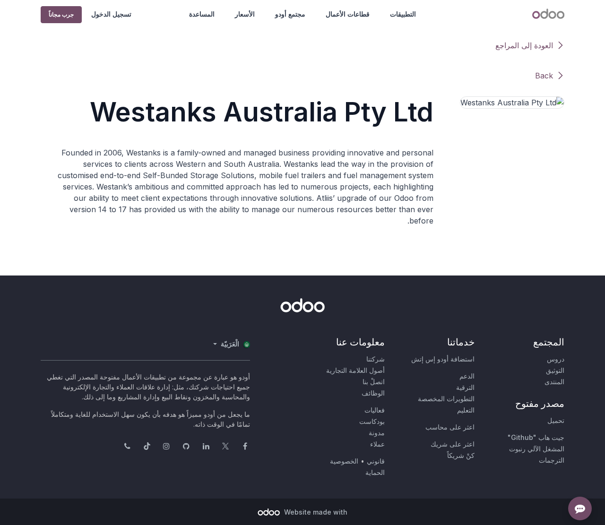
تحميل (555, 420)
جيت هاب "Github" (536, 437)
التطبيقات (403, 14)
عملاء (377, 444)
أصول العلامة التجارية (355, 370)
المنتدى (554, 382)
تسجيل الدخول (111, 14)
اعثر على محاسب (450, 427)
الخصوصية (344, 461)
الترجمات (551, 460)
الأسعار (245, 14)
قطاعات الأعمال (348, 14)
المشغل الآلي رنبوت (536, 449)
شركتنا (375, 359)
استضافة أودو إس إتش (443, 359)
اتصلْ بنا (374, 382)
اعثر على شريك (453, 444)
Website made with (314, 512)
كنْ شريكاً (461, 455)
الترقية (465, 387)
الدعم (467, 376)
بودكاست (372, 421)
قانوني (376, 461)
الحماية (375, 472)
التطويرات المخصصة (446, 399)
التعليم (466, 410)
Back (544, 75)
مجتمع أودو (290, 14)
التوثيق (555, 370)
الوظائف (373, 393)
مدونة (377, 433)
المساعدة (202, 14)
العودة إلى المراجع (524, 45)
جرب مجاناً (61, 14)
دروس (555, 359)
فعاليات (374, 410)
